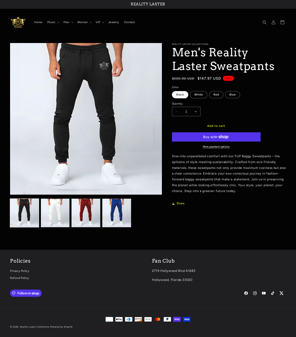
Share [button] (181, 203)
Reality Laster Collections (34, 327)
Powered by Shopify (61, 327)
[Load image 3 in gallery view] (85, 213)
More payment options (216, 146)
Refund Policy (19, 278)
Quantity (177, 103)
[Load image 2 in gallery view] (55, 213)
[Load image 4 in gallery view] (116, 213)
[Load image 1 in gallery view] (24, 213)
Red (216, 94)
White (198, 94)
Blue (232, 94)
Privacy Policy (19, 271)
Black (180, 94)
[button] (53, 22)
